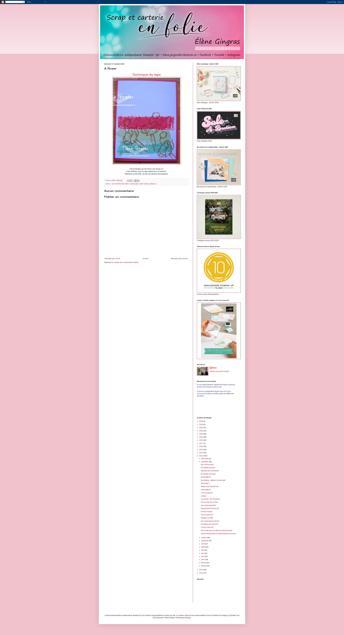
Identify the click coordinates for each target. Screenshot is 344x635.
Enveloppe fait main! (208, 474)
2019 (201, 437)
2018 (201, 440)
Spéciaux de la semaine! (210, 471)
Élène (214, 368)
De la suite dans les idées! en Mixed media (216, 530)
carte (113, 184)
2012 (201, 570)
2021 (201, 431)
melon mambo (143, 184)
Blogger (188, 618)
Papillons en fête (207, 518)
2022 (201, 428)
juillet (203, 547)
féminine (118, 184)
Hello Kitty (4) (206, 477)
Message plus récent (112, 258)
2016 (201, 446)
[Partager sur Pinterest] (138, 180)
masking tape (134, 184)
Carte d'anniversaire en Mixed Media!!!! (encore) (218, 534)
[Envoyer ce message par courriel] (128, 180)
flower (127, 184)
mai (202, 553)
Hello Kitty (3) (206, 490)
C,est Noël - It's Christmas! (210, 499)
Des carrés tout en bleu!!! (210, 521)
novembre (205, 462)
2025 (201, 421)
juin (202, 550)
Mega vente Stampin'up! (209, 486)
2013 (201, 456)
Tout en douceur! (207, 515)
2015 (201, 450)
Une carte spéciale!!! (208, 505)
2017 (201, 443)
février (203, 563)
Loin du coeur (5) (207, 527)
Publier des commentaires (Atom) (126, 262)
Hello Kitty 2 (205, 483)
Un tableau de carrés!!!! (209, 524)
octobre (204, 538)
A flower (204, 496)
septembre (205, 541)
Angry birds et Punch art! (210, 508)
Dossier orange (206, 512)
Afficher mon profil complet (219, 371)
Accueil (145, 258)
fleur (123, 184)
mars (203, 559)
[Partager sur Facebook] (135, 180)
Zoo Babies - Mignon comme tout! (213, 480)
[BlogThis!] (130, 180)
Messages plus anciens (179, 258)
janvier (204, 566)
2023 (201, 424)
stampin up (152, 184)
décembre (205, 459)
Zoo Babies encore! (208, 468)
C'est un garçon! (207, 493)
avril (203, 556)
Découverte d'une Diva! (209, 502)
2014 (201, 453)
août (203, 544)
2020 (201, 434)
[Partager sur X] (133, 180)
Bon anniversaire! (207, 465)
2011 (201, 573)
